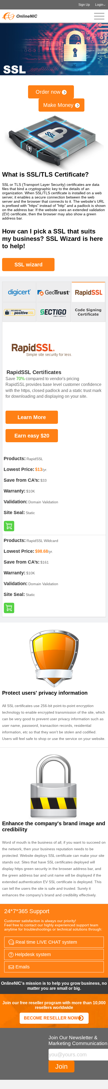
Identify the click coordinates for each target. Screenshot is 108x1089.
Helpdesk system (32, 954)
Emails (22, 966)
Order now (49, 92)
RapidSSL (34, 459)
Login (99, 5)
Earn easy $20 (31, 436)
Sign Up (84, 5)
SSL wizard (28, 264)
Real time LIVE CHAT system (45, 942)
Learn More (32, 417)
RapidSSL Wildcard (42, 541)
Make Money (59, 105)
